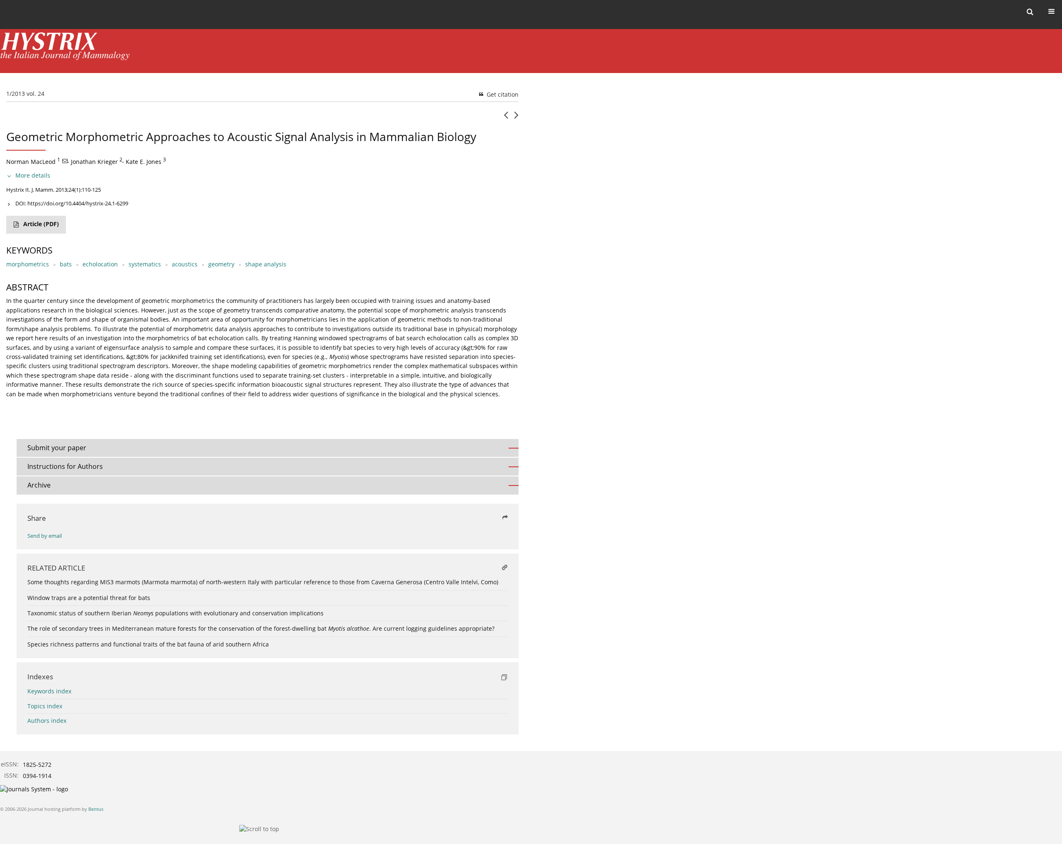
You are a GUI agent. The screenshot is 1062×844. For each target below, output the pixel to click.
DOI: (71, 203)
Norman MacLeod (31, 162)
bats (66, 264)
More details (32, 175)
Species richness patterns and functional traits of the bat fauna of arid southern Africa (148, 644)
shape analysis (265, 264)
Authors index (46, 720)
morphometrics (27, 264)
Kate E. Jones (143, 162)
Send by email (44, 535)
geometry (221, 264)
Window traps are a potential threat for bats (88, 598)
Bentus (95, 809)
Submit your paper (56, 447)
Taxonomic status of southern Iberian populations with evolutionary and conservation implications (175, 613)
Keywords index (49, 691)
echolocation (100, 264)
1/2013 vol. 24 (25, 94)
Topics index (44, 706)
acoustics (184, 264)
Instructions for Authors (65, 466)
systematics (145, 264)
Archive (39, 485)
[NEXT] (516, 118)
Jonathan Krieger (94, 162)
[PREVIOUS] (506, 118)
